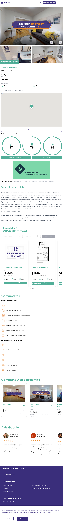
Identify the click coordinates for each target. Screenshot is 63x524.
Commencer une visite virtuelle (48, 283)
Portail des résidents (49, 3)
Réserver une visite (16, 283)
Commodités (26, 182)
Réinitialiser (48, 236)
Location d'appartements (39, 485)
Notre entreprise (7, 485)
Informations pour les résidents (41, 488)
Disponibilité (17, 182)
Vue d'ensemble (7, 182)
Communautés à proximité (39, 182)
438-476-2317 (47, 158)
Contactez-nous (10, 475)
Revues (51, 182)
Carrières (5, 488)
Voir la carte (31, 130)
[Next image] (60, 42)
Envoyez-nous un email (16, 158)
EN (40, 3)
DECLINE (7, 519)
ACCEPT (22, 519)
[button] (31, 107)
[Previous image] (51, 42)
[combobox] (23, 236)
